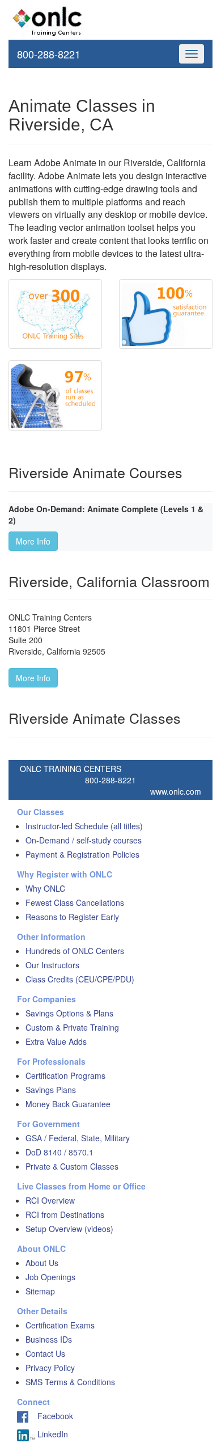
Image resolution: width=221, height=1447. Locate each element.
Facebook (50, 1415)
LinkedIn (51, 1434)
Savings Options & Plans (69, 1013)
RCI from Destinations (65, 1214)
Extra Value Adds (56, 1041)
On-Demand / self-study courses (84, 840)
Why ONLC (45, 888)
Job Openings (50, 1277)
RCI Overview (50, 1200)
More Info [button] (33, 541)
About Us (42, 1262)
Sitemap (40, 1291)
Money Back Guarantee (68, 1103)
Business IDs (49, 1339)
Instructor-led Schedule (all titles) (84, 826)
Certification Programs (65, 1075)
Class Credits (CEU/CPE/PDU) (80, 979)
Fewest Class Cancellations (75, 902)
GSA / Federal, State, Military (78, 1138)
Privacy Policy (50, 1367)
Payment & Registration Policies (82, 854)
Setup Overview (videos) (69, 1228)
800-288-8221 (48, 54)
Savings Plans (51, 1089)
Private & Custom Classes (72, 1166)
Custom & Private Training (72, 1027)
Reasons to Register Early (72, 916)
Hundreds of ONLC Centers (75, 950)
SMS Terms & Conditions (70, 1381)
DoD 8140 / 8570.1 (60, 1152)
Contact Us (45, 1353)
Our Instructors (52, 965)
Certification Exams (60, 1325)
